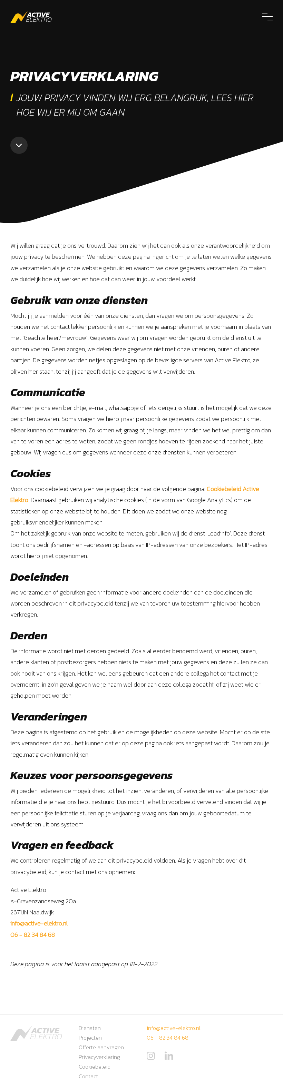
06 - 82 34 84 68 (32, 934)
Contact (88, 1076)
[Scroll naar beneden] (19, 145)
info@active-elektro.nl (39, 923)
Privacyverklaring (99, 1057)
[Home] (31, 16)
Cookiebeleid (94, 1066)
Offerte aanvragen (101, 1047)
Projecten (90, 1037)
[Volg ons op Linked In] (169, 1058)
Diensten (90, 1028)
